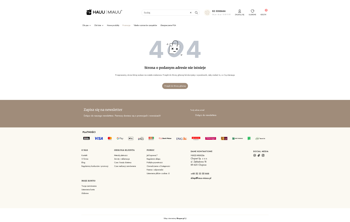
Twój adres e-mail (197, 110)
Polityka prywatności (155, 162)
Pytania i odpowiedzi (155, 169)
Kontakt (84, 155)
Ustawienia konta (88, 189)
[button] (196, 12)
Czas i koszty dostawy (122, 162)
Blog (83, 162)
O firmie (84, 159)
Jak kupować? (152, 155)
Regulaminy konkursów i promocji (94, 166)
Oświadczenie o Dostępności (158, 166)
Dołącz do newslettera (205, 115)
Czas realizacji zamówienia (125, 166)
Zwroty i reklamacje (122, 159)
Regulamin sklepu (153, 159)
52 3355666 (219, 11)
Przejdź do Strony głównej (175, 86)
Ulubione (84, 193)
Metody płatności (121, 155)
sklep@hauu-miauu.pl (201, 178)
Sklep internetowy (174, 218)
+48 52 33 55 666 (200, 173)
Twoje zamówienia (89, 186)
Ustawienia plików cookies (157, 173)
